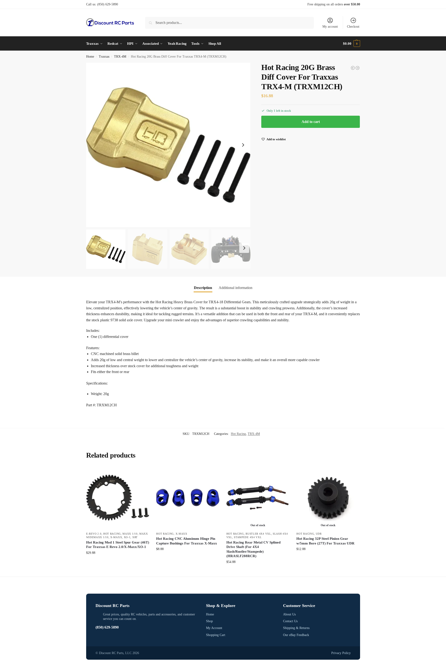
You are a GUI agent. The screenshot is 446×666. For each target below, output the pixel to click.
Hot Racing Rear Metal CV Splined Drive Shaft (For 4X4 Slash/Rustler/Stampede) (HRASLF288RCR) (253, 549)
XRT (135, 537)
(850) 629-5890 (107, 4)
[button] (351, 44)
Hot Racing (238, 434)
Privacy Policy (341, 653)
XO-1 (127, 537)
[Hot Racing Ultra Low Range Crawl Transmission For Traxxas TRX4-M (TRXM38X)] (357, 68)
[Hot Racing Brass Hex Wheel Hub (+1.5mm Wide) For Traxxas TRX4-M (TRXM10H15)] (352, 68)
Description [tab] (203, 288)
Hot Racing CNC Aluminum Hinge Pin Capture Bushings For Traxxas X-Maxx (186, 541)
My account (330, 26)
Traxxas (104, 56)
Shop (209, 621)
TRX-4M (120, 56)
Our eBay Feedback (296, 635)
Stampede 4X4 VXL (248, 537)
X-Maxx (116, 537)
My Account (214, 628)
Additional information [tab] (235, 288)
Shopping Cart (215, 635)
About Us (289, 614)
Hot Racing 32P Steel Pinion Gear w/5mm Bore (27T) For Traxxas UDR (325, 541)
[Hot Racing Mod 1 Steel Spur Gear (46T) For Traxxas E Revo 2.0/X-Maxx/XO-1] (117, 497)
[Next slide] (243, 145)
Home (90, 56)
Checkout (353, 26)
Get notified (257, 572)
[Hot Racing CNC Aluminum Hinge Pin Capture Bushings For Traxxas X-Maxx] (187, 497)
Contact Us (290, 621)
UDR (319, 533)
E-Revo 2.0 (94, 533)
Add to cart (311, 122)
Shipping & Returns (296, 628)
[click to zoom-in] (168, 145)
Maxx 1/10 (129, 533)
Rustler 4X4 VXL (258, 533)
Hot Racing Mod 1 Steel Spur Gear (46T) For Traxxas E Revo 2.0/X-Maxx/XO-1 (117, 544)
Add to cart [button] (117, 562)
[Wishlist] (142, 473)
